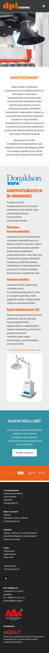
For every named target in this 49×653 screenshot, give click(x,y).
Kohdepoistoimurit (12, 521)
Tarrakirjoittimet (11, 503)
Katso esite (8, 557)
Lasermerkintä (10, 496)
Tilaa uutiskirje (10, 566)
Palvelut (8, 529)
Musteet (7, 514)
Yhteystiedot (9, 551)
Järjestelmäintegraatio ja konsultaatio (20, 536)
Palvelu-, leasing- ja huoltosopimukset (20, 533)
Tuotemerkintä (11, 490)
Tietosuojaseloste (11, 569)
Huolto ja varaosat (12, 539)
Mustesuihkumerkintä (13, 493)
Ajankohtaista (10, 554)
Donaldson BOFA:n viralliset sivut (25, 350)
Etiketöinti (8, 499)
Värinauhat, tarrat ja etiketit (16, 518)
